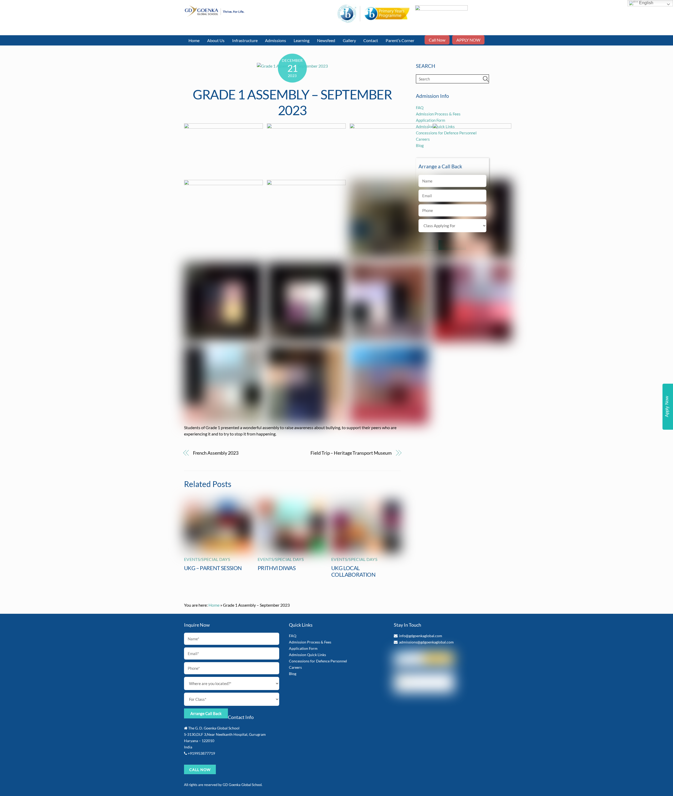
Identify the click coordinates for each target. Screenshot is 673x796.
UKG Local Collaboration (353, 571)
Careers (295, 667)
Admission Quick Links (307, 654)
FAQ (420, 107)
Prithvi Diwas (276, 568)
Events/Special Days (207, 559)
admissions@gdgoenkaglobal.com (426, 642)
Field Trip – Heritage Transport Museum (351, 453)
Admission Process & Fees (438, 113)
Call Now (437, 39)
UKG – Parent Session (213, 568)
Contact (370, 40)
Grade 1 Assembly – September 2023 (292, 102)
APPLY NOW (468, 39)
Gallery (349, 40)
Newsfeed (326, 40)
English (645, 3)
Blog (292, 673)
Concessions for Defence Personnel (318, 661)
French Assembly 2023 (215, 453)
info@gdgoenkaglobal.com (420, 635)
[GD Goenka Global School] (214, 14)
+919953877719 (201, 753)
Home (194, 40)
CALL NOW (200, 769)
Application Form (430, 120)
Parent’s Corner (400, 40)
